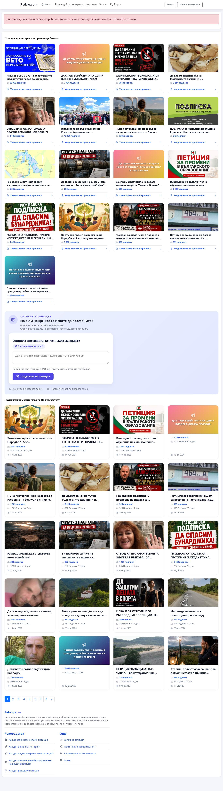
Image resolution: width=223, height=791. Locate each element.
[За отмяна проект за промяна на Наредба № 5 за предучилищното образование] (84, 227)
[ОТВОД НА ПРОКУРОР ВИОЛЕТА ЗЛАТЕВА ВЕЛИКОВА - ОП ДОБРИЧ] (30, 121)
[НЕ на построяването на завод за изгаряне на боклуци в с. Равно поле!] (138, 121)
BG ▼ (48, 4)
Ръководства (14, 733)
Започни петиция (190, 4)
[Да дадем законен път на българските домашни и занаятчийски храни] (193, 68)
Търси (117, 4)
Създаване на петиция (35, 376)
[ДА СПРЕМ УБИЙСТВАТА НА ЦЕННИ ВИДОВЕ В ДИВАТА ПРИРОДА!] (84, 68)
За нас (103, 4)
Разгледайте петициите (69, 4)
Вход (170, 4)
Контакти (91, 4)
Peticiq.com (28, 4)
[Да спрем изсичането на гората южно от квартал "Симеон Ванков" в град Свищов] (138, 174)
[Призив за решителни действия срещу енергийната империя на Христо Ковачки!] (30, 280)
